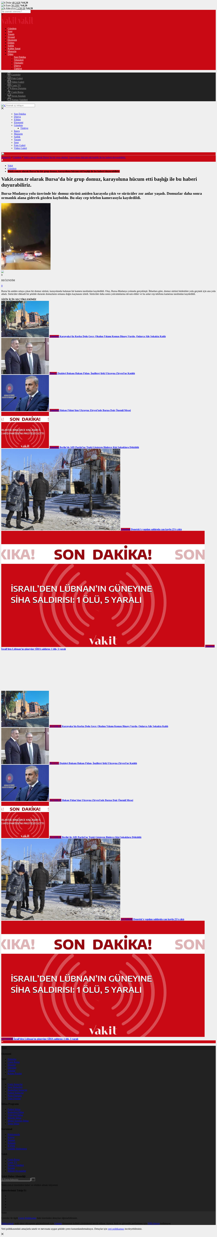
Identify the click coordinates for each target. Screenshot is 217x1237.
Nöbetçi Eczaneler (17, 1171)
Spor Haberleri (15, 1087)
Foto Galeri (17, 78)
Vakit (10, 165)
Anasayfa (6, 157)
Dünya (17, 65)
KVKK (11, 1145)
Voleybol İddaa (15, 1115)
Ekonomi (12, 40)
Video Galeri (17, 82)
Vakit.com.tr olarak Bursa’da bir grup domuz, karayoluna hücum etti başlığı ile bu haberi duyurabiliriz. (74, 157)
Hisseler (12, 1065)
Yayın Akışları (18, 96)
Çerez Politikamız (27, 1218)
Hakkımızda (14, 1134)
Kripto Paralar (15, 1073)
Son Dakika (20, 57)
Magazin (12, 51)
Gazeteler (15, 74)
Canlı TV (16, 85)
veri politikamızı (116, 1228)
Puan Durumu (15, 1095)
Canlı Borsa (17, 92)
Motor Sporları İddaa (18, 1120)
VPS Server (154, 1223)
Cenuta (58, 1223)
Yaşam (11, 34)
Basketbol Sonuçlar (17, 1090)
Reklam (11, 1143)
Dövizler (12, 1067)
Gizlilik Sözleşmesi (17, 1148)
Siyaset (11, 37)
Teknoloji (19, 60)
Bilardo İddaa (14, 1118)
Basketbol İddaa (16, 1112)
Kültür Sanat (14, 48)
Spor (10, 31)
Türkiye (18, 68)
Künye (11, 1137)
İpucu (17, 131)
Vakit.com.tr (7, 1223)
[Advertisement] (25, 670)
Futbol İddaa (14, 1109)
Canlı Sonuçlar (15, 1084)
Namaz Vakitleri (19, 99)
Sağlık (11, 45)
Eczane (11, 1168)
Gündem (12, 28)
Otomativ (18, 62)
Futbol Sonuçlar (16, 1092)
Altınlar (11, 1070)
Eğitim (11, 42)
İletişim (11, 1140)
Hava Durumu (18, 88)
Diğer (10, 54)
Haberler (12, 1059)
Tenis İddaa (13, 1123)
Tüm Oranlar (14, 1098)
